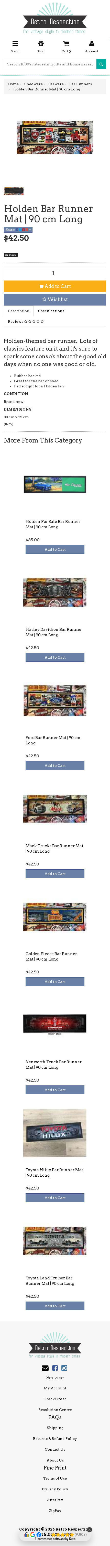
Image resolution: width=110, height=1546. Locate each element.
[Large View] (14, 191)
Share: (10, 230)
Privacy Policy (55, 1489)
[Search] (101, 64)
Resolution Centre (55, 1410)
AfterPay (55, 1500)
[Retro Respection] (55, 16)
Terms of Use (55, 1478)
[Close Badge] (89, 1529)
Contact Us (55, 1449)
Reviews (16, 321)
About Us (55, 1460)
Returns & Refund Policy (55, 1439)
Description (18, 311)
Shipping (55, 1428)
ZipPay (55, 1511)
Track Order (55, 1399)
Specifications (51, 311)
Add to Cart (57, 286)
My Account (55, 1388)
